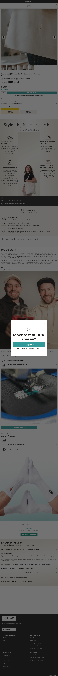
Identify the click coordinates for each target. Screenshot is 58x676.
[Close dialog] (45, 322)
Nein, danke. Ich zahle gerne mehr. (29, 348)
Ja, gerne (29, 344)
